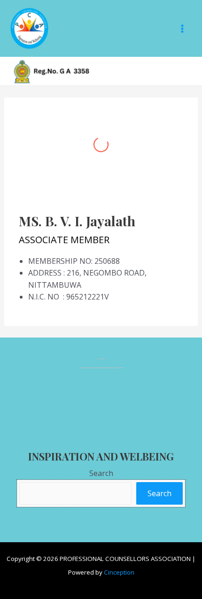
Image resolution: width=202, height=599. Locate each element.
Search (101, 473)
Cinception (119, 572)
